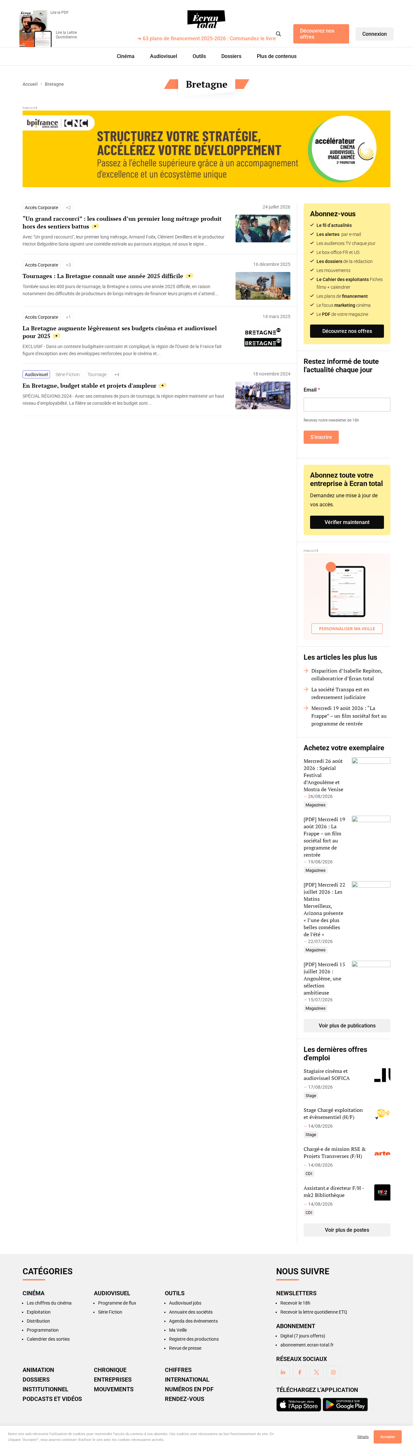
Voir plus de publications (347, 1026)
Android (345, 1404)
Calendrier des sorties (48, 1339)
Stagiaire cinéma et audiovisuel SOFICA (327, 1074)
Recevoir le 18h (295, 1303)
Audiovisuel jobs (185, 1303)
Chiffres (178, 1370)
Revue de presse (185, 1348)
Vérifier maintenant (347, 522)
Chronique (110, 1370)
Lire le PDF (59, 12)
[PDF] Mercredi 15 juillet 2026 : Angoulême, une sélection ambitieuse (324, 978)
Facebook (300, 1372)
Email (312, 390)
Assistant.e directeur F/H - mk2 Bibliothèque (334, 1191)
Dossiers (231, 56)
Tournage (96, 374)
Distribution (38, 1321)
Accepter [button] (387, 1437)
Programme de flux (117, 1303)
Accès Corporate (41, 207)
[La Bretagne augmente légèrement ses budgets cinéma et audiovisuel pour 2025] (126, 350)
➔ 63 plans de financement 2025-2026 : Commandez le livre (206, 39)
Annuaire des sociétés (191, 1312)
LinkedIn (283, 1372)
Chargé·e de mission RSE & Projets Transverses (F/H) (335, 1152)
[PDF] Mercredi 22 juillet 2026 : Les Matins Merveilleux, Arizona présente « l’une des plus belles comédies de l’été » (324, 909)
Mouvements (114, 1389)
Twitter (316, 1372)
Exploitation (39, 1312)
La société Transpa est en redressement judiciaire (340, 693)
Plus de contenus (277, 56)
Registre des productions (194, 1339)
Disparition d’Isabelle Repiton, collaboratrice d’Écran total (346, 674)
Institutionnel (45, 1389)
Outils (199, 56)
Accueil (30, 84)
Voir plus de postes (347, 1230)
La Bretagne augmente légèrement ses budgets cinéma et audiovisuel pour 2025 (120, 332)
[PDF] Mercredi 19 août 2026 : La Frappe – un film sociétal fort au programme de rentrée (324, 837)
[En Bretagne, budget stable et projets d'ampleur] (126, 400)
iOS (298, 1404)
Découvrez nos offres (317, 34)
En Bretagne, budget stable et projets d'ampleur (89, 385)
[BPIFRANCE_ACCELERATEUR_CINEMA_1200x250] (206, 149)
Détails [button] (363, 1437)
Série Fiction (67, 374)
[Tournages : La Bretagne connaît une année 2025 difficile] (126, 290)
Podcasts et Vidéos (52, 1399)
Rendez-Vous (184, 1399)
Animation (38, 1370)
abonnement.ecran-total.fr (307, 1344)
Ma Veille (178, 1330)
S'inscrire (321, 437)
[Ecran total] (206, 19)
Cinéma (126, 56)
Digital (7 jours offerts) (302, 1335)
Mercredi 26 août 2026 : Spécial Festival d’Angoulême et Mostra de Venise (323, 775)
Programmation (43, 1330)
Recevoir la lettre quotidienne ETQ (313, 1312)
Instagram (333, 1372)
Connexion (374, 34)
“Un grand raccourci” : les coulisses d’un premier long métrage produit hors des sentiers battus (122, 222)
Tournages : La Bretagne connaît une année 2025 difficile (103, 276)
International (187, 1379)
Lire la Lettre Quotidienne (66, 34)
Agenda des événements (193, 1321)
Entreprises (113, 1379)
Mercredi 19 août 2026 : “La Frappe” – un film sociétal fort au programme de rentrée (349, 716)
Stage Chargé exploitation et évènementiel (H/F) (333, 1113)
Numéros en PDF (189, 1389)
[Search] (278, 33)
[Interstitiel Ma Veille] (347, 596)
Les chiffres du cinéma (49, 1303)
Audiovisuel (163, 56)
